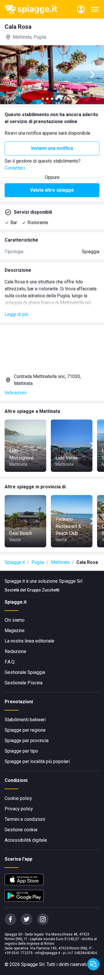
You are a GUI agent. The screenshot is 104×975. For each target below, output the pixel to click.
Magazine (15, 630)
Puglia (37, 562)
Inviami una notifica (52, 148)
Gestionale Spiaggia (25, 672)
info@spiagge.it (47, 953)
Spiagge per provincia (27, 740)
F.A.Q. (10, 662)
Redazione (15, 651)
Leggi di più (16, 314)
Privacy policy (19, 809)
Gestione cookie (21, 829)
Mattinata (60, 562)
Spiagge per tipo (21, 751)
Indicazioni (16, 392)
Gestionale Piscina (23, 683)
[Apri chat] (93, 964)
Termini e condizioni (25, 819)
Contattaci (15, 168)
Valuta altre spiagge (52, 190)
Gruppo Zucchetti (43, 590)
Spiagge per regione (25, 730)
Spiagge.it (15, 562)
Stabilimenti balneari (25, 719)
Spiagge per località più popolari (37, 761)
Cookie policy (18, 798)
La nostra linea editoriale (29, 641)
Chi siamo (15, 620)
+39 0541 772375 (19, 953)
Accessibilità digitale (26, 840)
